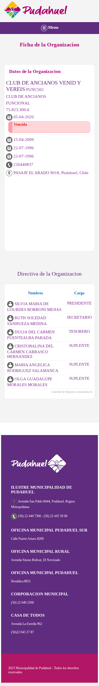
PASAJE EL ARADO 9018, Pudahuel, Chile (50, 173)
